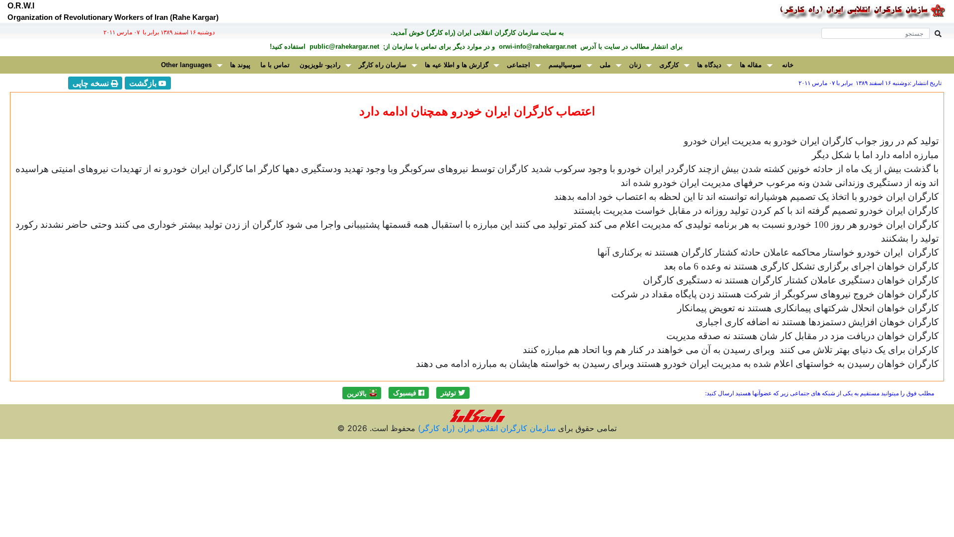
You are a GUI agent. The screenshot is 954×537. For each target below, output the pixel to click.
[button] (453, 393)
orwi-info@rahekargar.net (536, 46)
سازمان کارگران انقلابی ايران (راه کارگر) (485, 428)
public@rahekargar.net (343, 46)
